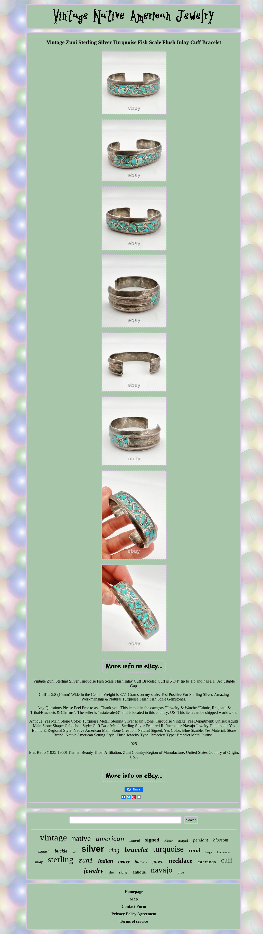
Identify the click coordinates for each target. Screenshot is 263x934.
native (81, 838)
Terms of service (134, 921)
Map (134, 899)
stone (123, 872)
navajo (162, 869)
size (111, 872)
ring (114, 850)
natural (134, 840)
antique (139, 872)
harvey (141, 861)
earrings (207, 862)
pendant (200, 839)
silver (92, 849)
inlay (39, 862)
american (110, 838)
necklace (180, 860)
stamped (183, 840)
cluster (168, 840)
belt (74, 852)
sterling (60, 859)
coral (194, 850)
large (208, 852)
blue (181, 872)
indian (105, 861)
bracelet (136, 850)
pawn (158, 861)
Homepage (134, 891)
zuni (86, 861)
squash (44, 851)
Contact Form (133, 906)
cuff (226, 860)
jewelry (94, 870)
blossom (220, 840)
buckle (61, 851)
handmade (223, 852)
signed (152, 839)
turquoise (168, 849)
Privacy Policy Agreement (133, 914)
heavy (124, 861)
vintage (53, 837)
